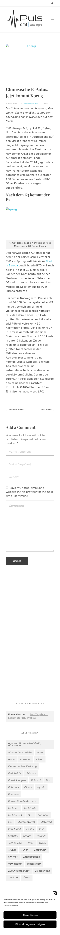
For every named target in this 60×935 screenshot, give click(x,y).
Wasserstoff (34, 863)
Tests (31, 842)
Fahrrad (35, 780)
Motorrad (46, 821)
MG (10, 821)
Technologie (15, 842)
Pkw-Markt (14, 828)
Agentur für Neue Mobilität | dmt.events (24, 744)
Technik (40, 835)
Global (28, 787)
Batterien (25, 759)
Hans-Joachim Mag (31, 103)
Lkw (30, 815)
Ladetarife (30, 808)
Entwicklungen (17, 780)
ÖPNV (26, 877)
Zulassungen (42, 870)
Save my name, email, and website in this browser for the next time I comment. (29, 491)
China (39, 759)
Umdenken (40, 849)
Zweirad (13, 877)
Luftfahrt (43, 815)
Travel (42, 842)
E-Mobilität (14, 773)
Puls (41, 828)
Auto (40, 752)
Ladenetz (13, 808)
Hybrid (41, 787)
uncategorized (31, 856)
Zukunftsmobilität (19, 870)
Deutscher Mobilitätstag (22, 766)
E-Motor (31, 773)
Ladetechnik (15, 815)
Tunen (24, 849)
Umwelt (13, 856)
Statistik (13, 835)
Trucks (12, 849)
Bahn (11, 759)
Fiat (48, 780)
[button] (54, 893)
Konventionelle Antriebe (22, 801)
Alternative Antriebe (20, 752)
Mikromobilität (26, 821)
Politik (30, 828)
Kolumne (13, 794)
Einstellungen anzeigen (30, 924)
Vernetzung (15, 863)
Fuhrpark (13, 787)
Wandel (46, 103)
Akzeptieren (30, 915)
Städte (27, 835)
